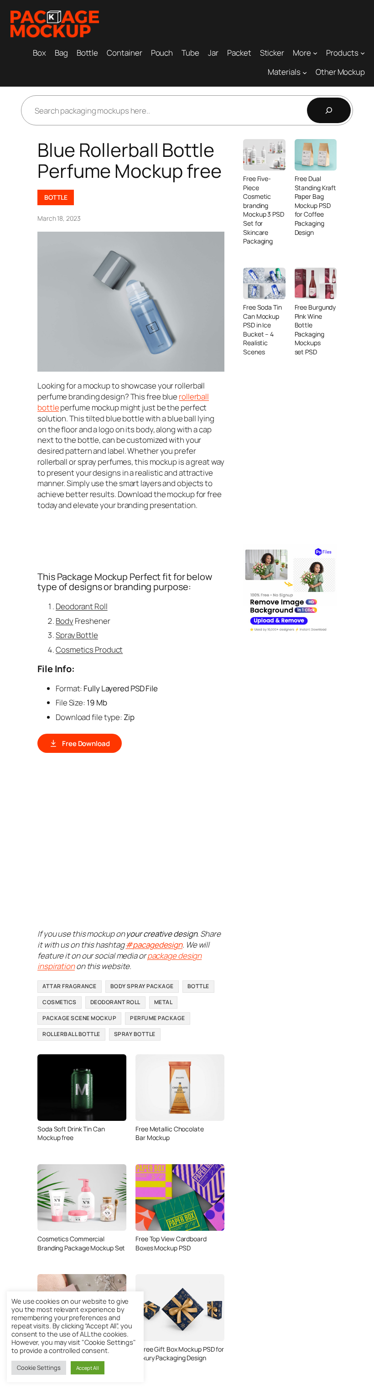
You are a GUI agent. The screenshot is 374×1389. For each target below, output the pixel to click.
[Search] (329, 110)
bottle (48, 407)
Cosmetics (59, 1002)
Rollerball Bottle (71, 1034)
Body (64, 621)
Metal (163, 1002)
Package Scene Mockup (79, 1018)
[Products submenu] (362, 52)
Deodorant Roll (82, 606)
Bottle (55, 197)
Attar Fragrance (69, 986)
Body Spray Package (142, 986)
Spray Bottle (77, 635)
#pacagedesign (153, 944)
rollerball (194, 396)
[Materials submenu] (304, 72)
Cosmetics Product (89, 649)
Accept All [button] (87, 1367)
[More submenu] (315, 52)
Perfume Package (157, 1018)
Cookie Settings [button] (39, 1367)
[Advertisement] (203, 539)
